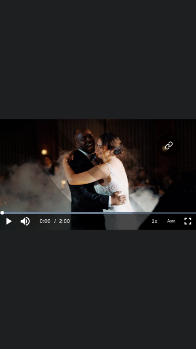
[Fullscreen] (187, 221)
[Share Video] (168, 145)
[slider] (98, 213)
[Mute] (25, 221)
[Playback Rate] (154, 221)
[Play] (8, 221)
